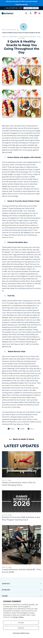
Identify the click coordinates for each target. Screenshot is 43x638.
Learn (5, 596)
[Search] (26, 13)
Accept (21, 623)
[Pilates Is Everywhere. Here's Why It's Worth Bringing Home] (21, 464)
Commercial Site (22, 4)
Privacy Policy (18, 617)
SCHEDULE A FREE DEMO (31, 8)
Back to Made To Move (23, 439)
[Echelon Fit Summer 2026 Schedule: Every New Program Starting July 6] (21, 501)
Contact (6, 584)
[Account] (31, 13)
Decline (21, 628)
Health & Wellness (10, 36)
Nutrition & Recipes (28, 36)
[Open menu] (39, 13)
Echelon (6, 590)
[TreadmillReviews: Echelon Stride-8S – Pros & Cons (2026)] (21, 544)
